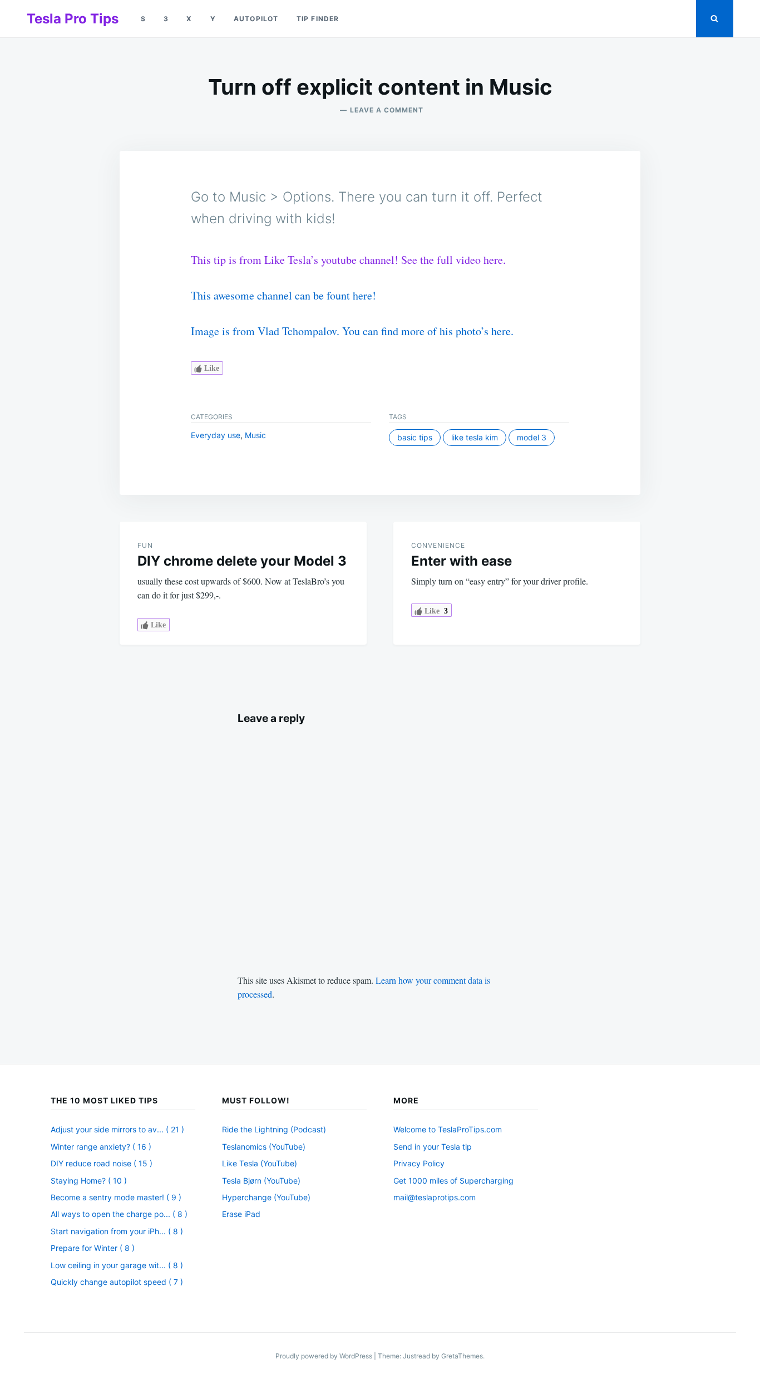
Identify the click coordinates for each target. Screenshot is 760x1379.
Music (255, 435)
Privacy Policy (419, 1163)
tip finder (318, 18)
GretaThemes (462, 1356)
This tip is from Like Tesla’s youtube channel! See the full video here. (348, 259)
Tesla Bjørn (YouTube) (261, 1180)
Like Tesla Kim (474, 437)
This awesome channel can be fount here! (283, 295)
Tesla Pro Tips (73, 19)
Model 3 (531, 437)
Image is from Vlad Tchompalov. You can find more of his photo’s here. (352, 330)
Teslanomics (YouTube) (263, 1146)
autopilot (256, 18)
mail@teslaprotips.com (434, 1197)
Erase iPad (241, 1214)
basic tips (414, 437)
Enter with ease (461, 561)
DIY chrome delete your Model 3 (242, 561)
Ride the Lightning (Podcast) (274, 1129)
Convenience (438, 545)
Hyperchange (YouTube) (266, 1197)
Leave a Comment (386, 110)
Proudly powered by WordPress (324, 1356)
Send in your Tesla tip (432, 1146)
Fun (145, 545)
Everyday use (215, 435)
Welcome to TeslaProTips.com (447, 1129)
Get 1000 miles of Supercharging (453, 1180)
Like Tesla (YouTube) (259, 1163)
